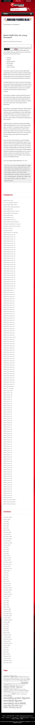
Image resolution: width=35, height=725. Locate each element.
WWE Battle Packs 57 (9, 279)
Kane (28, 680)
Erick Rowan (7, 172)
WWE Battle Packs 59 (9, 283)
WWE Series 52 (8, 416)
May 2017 (6, 577)
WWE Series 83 (8, 467)
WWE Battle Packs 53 (9, 273)
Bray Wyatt (13, 678)
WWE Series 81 (8, 463)
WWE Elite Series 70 (9, 384)
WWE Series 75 (8, 450)
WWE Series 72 (8, 444)
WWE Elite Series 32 (9, 303)
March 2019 (7, 530)
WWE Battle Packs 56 (9, 277)
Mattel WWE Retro (8, 215)
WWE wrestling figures (13, 707)
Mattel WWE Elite (22, 165)
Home (2, 717)
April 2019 (6, 528)
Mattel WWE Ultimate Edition (11, 222)
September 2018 (8, 543)
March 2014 (7, 654)
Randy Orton (23, 689)
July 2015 (6, 624)
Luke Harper (20, 172)
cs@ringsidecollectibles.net (26, 716)
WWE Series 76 (8, 452)
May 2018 (6, 551)
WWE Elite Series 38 (9, 316)
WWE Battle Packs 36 (9, 251)
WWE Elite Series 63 (9, 369)
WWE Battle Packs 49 (9, 266)
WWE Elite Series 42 (9, 324)
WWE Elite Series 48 (9, 339)
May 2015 (6, 628)
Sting (27, 692)
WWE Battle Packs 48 (9, 264)
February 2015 (7, 635)
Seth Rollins (7, 692)
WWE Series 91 (8, 482)
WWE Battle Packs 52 (9, 271)
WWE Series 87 (8, 474)
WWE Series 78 (8, 457)
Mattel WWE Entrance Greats (11, 211)
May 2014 (6, 649)
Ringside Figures (18, 41)
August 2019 (7, 519)
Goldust (14, 172)
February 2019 (7, 532)
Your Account (7, 1)
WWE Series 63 (8, 440)
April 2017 (6, 579)
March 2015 (7, 632)
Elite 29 (19, 170)
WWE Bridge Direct (9, 290)
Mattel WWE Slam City (10, 219)
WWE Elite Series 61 (9, 365)
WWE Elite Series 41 (9, 322)
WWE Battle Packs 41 (9, 258)
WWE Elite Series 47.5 (9, 337)
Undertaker (24, 694)
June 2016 (6, 600)
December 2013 (8, 660)
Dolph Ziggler (23, 679)
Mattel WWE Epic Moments (11, 213)
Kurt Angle (18, 683)
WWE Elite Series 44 (9, 328)
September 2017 (8, 568)
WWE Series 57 (8, 427)
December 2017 (8, 562)
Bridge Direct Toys (8, 200)
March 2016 (7, 607)
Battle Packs (26, 676)
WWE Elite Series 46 (9, 333)
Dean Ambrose (15, 679)
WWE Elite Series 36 (9, 311)
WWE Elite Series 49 (9, 341)
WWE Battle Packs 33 (9, 245)
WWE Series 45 (8, 407)
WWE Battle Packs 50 (9, 269)
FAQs (17, 718)
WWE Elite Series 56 (9, 354)
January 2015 (7, 637)
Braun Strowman (7, 678)
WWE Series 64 (8, 442)
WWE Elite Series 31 (9, 301)
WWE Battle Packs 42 (9, 260)
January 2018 (7, 560)
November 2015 (8, 615)
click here (24, 160)
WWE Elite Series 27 (9, 292)
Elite (28, 679)
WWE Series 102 (8, 395)
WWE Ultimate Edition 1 (10, 501)
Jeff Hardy (16, 680)
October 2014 (7, 641)
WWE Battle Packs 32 (9, 243)
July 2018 (6, 547)
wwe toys (18, 705)
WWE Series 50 (8, 412)
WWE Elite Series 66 (9, 375)
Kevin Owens (7, 683)
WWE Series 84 (8, 469)
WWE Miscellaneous (9, 386)
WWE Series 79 (8, 459)
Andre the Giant (22, 168)
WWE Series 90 (8, 480)
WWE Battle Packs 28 (9, 234)
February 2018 (7, 558)
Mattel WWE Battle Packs (10, 204)
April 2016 (6, 605)
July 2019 (6, 521)
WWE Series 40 (8, 397)
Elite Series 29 (25, 170)
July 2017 (6, 573)
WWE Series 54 (8, 420)
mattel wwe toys (10, 689)
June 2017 (6, 575)
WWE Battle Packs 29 (9, 236)
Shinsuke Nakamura (21, 692)
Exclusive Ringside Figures (11, 202)
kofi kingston (13, 683)
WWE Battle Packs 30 (9, 239)
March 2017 (7, 581)
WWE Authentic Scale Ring (11, 232)
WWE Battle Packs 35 (9, 249)
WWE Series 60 (8, 433)
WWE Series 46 (8, 410)
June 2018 (6, 549)
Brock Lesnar (20, 678)
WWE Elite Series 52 (9, 348)
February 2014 (7, 656)
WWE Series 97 (8, 493)
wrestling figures (11, 176)
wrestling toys (20, 176)
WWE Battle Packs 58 (9, 281)
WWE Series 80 (8, 461)
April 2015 (6, 630)
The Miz (5, 694)
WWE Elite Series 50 (9, 343)
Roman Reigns (24, 690)
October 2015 (7, 617)
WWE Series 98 (8, 495)
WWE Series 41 (8, 399)
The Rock (9, 694)
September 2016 (8, 594)
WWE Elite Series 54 (9, 352)
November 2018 (8, 538)
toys (14, 693)
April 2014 (6, 652)
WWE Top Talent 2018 (9, 499)
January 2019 (7, 534)
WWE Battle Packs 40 (9, 256)
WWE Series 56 (8, 425)
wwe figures (9, 706)
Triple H (18, 694)
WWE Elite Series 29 (9, 296)
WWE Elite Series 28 (9, 294)
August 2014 (7, 645)
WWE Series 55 (8, 422)
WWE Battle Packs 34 (9, 247)
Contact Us (15, 717)
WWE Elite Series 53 (9, 350)
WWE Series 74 (8, 448)
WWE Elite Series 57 (9, 356)
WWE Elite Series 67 (9, 378)
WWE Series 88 (8, 476)
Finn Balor (6, 681)
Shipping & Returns (24, 717)
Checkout (28, 1)
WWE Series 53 (8, 418)
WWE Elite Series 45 (9, 331)
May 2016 (6, 602)
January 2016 (7, 611)
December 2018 (8, 536)
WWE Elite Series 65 (9, 373)
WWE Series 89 (8, 478)
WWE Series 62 (8, 437)
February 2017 (7, 583)
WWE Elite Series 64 (9, 371)
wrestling (16, 174)
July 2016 (6, 598)
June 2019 (6, 523)
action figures (10, 676)
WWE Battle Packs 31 (9, 241)
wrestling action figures (17, 698)
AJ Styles (20, 676)
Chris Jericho (26, 678)
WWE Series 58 (8, 429)
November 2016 (8, 590)
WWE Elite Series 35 (9, 309)
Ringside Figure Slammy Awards (12, 226)
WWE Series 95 (8, 491)
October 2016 (7, 592)
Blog (22, 718)
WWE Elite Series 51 (9, 345)
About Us (8, 717)
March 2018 (7, 555)
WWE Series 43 (8, 403)
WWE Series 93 (8, 487)
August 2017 (7, 570)
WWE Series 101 (8, 392)
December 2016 (8, 587)
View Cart (18, 1)
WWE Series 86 (8, 472)
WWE (25, 176)
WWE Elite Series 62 (9, 367)
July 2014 (6, 647)
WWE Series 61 (8, 435)
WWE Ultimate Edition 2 (10, 504)
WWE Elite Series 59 (9, 360)
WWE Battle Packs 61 (9, 288)
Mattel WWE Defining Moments (12, 207)
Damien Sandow (12, 170)
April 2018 (6, 553)
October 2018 (7, 540)
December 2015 (8, 613)
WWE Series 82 (8, 465)
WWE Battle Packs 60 (9, 286)
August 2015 (7, 622)
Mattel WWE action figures (18, 685)
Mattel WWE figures (13, 687)
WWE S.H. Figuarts (9, 388)
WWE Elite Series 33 (9, 305)
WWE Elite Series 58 (9, 358)
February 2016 (7, 609)
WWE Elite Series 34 (9, 307)
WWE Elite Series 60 (9, 363)
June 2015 (6, 626)
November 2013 (8, 662)
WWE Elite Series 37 (9, 313)
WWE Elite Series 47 (9, 335)
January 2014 (7, 658)
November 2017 (8, 564)
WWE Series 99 (8, 497)
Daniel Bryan (7, 679)
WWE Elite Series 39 (9, 318)
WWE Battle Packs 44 (9, 262)
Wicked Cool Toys (8, 228)
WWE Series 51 (8, 414)
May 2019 (6, 526)
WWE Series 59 (8, 431)
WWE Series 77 (8, 454)
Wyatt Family (10, 178)
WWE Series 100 (8, 390)
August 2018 (7, 545)
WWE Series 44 (8, 405)
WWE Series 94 (8, 489)
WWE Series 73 (8, 446)
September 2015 (8, 620)
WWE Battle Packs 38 (9, 254)
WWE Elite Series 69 (9, 382)
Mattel (25, 172)
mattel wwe (8, 685)
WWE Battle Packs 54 (9, 275)
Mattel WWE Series (9, 217)
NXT (19, 689)
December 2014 (8, 639)
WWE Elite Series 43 (9, 326)
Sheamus (14, 692)
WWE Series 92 (8, 484)
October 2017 (7, 566)
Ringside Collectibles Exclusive (11, 690)
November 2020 (8, 517)
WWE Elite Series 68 (9, 380)
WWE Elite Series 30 (9, 298)
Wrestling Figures (8, 230)
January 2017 (7, 585)
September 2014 (8, 643)
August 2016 (7, 596)
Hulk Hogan (11, 680)
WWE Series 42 (8, 401)
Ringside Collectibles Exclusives (12, 224)
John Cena (22, 681)
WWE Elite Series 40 (9, 320)
